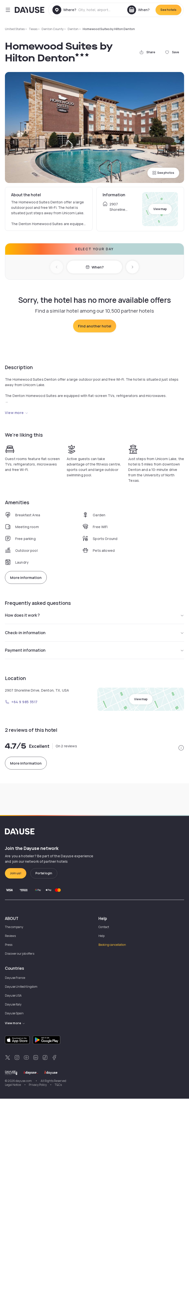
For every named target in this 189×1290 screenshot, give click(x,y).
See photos (165, 173)
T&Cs (58, 1085)
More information (26, 577)
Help (101, 936)
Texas (33, 29)
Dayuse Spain (14, 1013)
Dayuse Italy (13, 1004)
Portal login (43, 873)
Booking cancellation (112, 945)
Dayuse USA (13, 995)
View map (160, 209)
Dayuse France (15, 978)
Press (8, 945)
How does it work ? (22, 615)
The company (14, 927)
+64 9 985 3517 (24, 701)
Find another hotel (94, 326)
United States (15, 29)
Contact (103, 927)
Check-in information (25, 632)
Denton (73, 29)
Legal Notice (13, 1085)
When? (98, 267)
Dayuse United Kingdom (21, 987)
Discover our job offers (19, 953)
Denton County (52, 29)
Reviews (10, 936)
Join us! (15, 873)
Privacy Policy (38, 1085)
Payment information (25, 650)
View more (14, 412)
